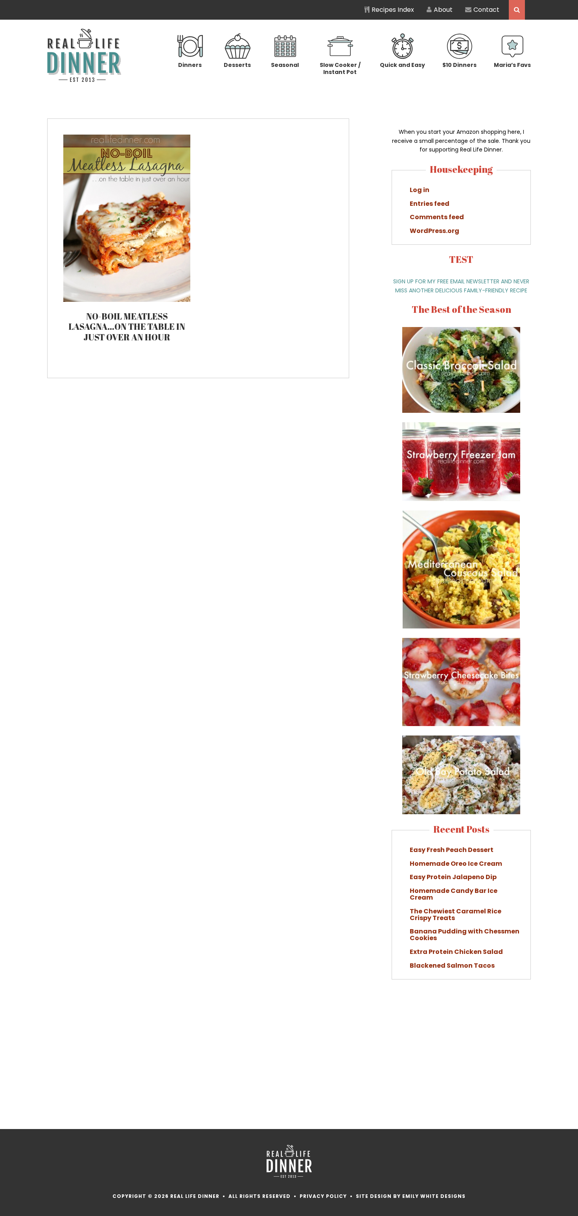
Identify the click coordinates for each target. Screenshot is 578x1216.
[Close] (430, 527)
